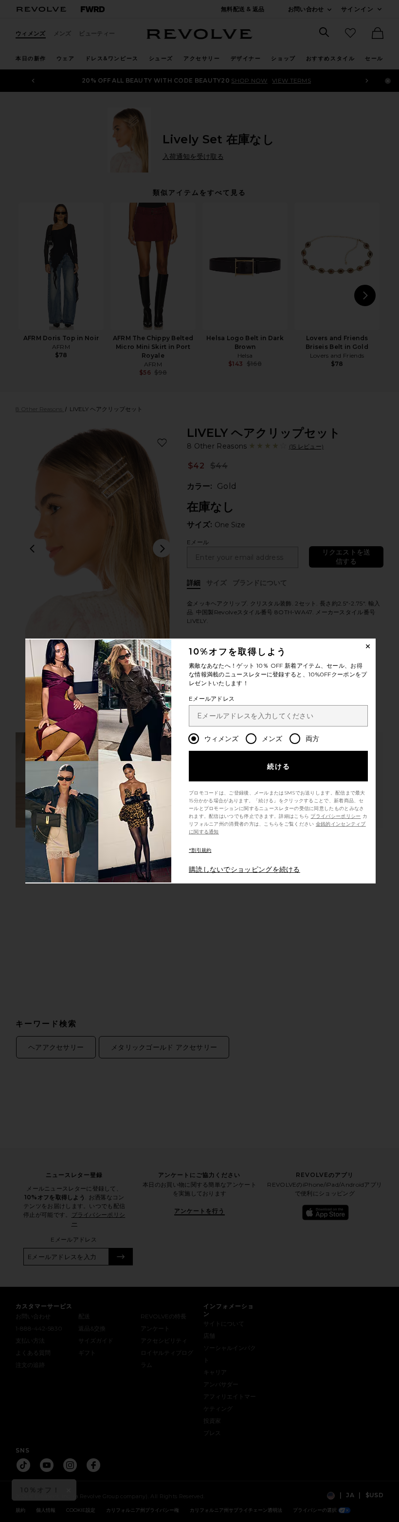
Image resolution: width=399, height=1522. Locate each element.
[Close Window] (368, 646)
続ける (279, 766)
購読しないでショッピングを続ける (244, 869)
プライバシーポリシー (335, 816)
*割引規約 (200, 850)
